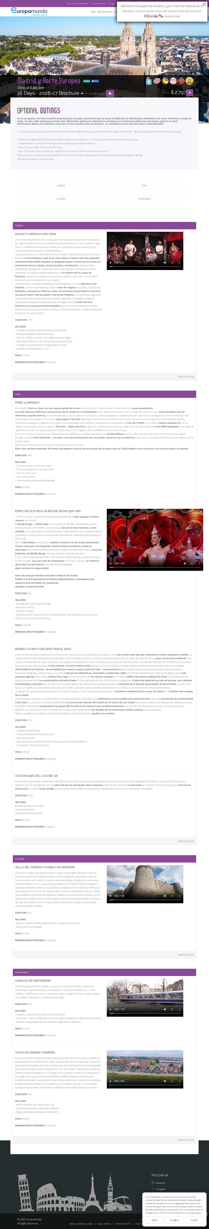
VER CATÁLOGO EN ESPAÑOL (77, 3)
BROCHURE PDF (105, 11)
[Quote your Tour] (189, 92)
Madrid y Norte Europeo (49, 80)
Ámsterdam (144, 198)
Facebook (160, 1183)
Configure (174, 1220)
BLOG (113, 3)
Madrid (61, 185)
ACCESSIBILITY (141, 1223)
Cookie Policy (195, 1212)
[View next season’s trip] (82, 93)
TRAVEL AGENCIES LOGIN (81, 1223)
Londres (61, 198)
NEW (93, 11)
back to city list (186, 376)
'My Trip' (138, 131)
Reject (155, 1220)
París (144, 185)
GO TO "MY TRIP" (100, 3)
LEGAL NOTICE (104, 1223)
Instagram (160, 1189)
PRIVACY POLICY (123, 1223)
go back (87, 81)
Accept (194, 1220)
